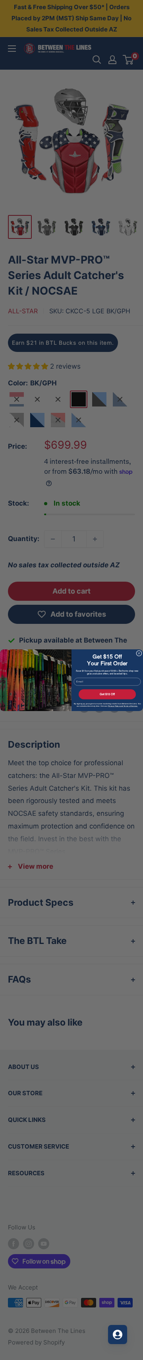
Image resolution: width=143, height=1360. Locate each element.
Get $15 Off (107, 694)
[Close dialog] (138, 653)
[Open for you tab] (117, 1334)
